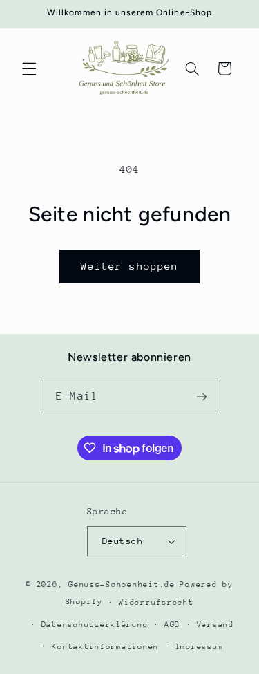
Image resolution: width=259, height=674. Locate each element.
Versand (215, 624)
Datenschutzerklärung (94, 624)
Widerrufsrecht (156, 602)
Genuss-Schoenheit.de (121, 584)
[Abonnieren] (201, 396)
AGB (172, 624)
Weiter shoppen (129, 266)
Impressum (199, 646)
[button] (29, 68)
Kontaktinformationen (105, 646)
